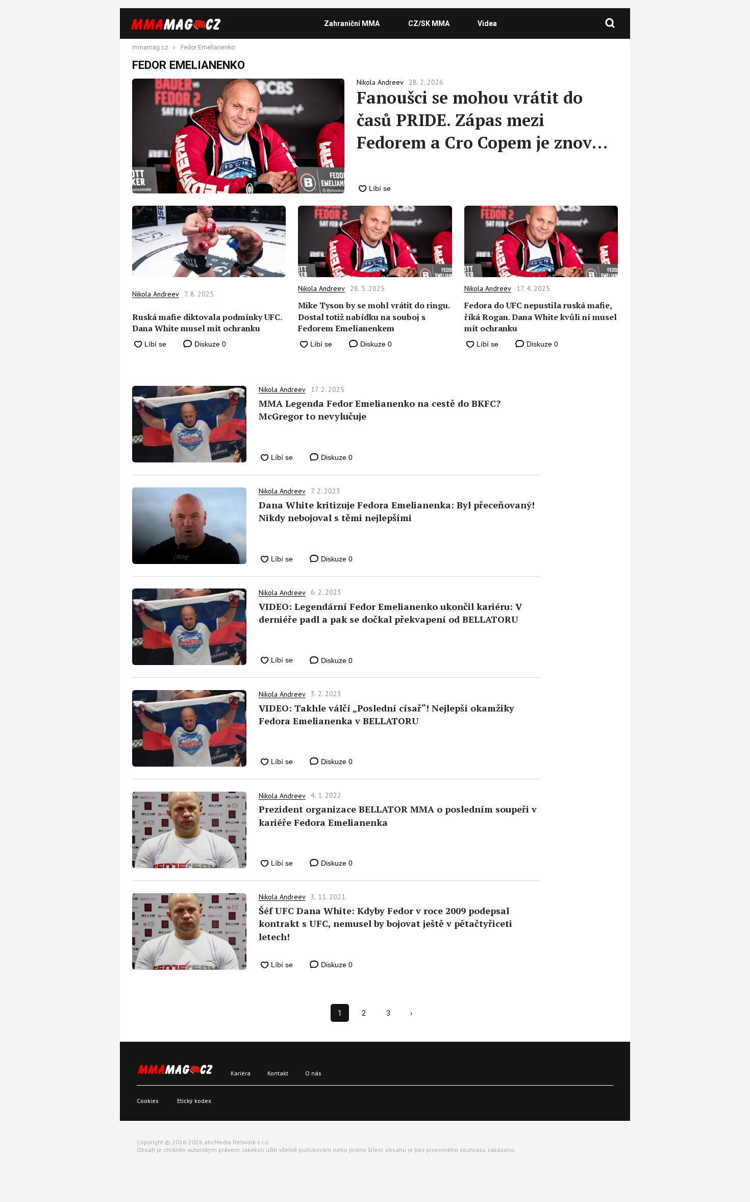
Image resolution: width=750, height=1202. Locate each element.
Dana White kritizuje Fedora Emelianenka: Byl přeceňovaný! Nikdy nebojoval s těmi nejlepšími (397, 511)
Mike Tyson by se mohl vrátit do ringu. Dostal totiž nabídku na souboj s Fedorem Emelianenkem (373, 317)
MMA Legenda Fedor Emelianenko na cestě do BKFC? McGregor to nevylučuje (380, 409)
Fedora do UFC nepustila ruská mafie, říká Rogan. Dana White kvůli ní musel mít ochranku (540, 317)
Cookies (148, 1101)
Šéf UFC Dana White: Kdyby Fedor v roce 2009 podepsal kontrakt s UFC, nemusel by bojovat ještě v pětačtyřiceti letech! (385, 923)
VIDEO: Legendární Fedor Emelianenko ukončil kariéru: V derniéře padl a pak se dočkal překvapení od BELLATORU (390, 612)
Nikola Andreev (155, 294)
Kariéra (241, 1073)
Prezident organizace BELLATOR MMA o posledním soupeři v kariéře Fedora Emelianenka (398, 815)
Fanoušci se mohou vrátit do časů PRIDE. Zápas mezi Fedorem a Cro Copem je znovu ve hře (480, 120)
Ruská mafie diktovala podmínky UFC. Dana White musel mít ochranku (207, 322)
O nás (313, 1073)
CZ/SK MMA (428, 23)
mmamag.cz (150, 48)
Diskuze (209, 344)
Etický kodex (194, 1101)
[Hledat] (610, 23)
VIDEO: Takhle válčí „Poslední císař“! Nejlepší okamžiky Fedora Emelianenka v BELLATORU (386, 714)
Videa (487, 23)
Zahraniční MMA (352, 23)
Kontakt (277, 1073)
